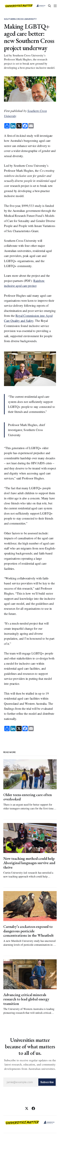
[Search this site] (49, 5)
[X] (26, 1108)
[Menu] (55, 5)
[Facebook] (33, 1108)
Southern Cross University (20, 19)
